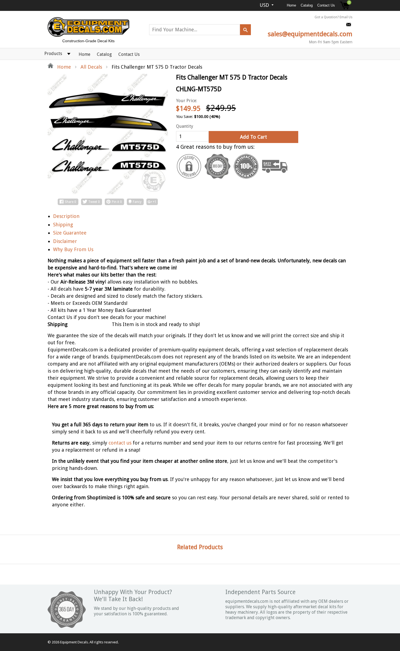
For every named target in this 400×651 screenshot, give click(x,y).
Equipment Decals (74, 642)
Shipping (63, 224)
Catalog (307, 5)
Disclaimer (65, 241)
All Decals (91, 67)
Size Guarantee (70, 233)
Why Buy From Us (73, 249)
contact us (120, 443)
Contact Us (326, 5)
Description (66, 216)
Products (53, 53)
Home (291, 5)
